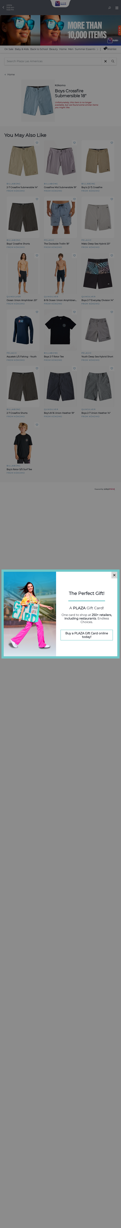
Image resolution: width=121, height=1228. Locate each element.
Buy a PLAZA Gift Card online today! (86, 635)
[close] (114, 575)
